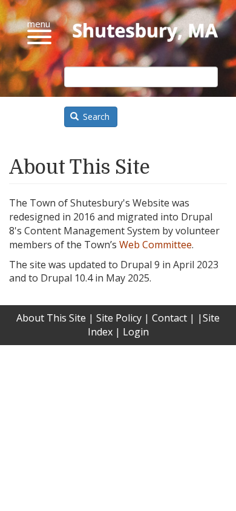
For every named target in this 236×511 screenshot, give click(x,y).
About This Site (51, 318)
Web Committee (155, 244)
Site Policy (119, 318)
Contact (169, 318)
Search (95, 116)
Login (136, 331)
